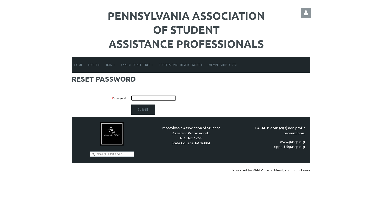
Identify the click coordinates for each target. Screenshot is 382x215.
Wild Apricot (263, 170)
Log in (306, 13)
